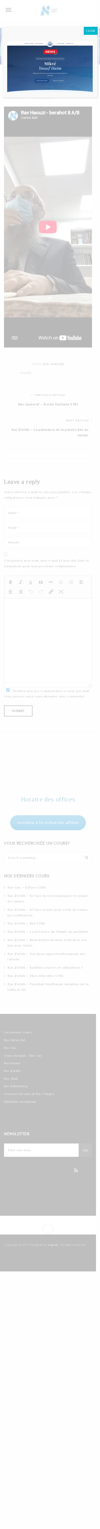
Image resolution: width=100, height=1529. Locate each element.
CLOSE (90, 31)
